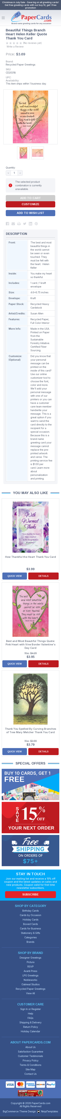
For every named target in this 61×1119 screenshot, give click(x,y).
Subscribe (30, 894)
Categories (30, 937)
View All (30, 993)
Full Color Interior (39, 322)
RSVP (30, 966)
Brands (30, 941)
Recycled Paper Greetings (20, 64)
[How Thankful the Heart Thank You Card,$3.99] (30, 527)
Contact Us (30, 1073)
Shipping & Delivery (30, 1022)
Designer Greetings (30, 957)
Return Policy (30, 1026)
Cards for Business (30, 928)
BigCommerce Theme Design (19, 1111)
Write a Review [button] (15, 46)
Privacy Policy (30, 1060)
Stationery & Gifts (30, 932)
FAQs (30, 1017)
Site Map (30, 1069)
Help (30, 1013)
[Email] (13, 223)
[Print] (19, 223)
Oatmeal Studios (31, 984)
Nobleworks (30, 979)
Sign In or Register (30, 1009)
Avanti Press (30, 971)
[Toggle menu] (3, 17)
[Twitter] (24, 223)
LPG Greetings (30, 975)
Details (43, 576)
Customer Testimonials (30, 1056)
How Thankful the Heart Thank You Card (30, 556)
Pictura (30, 962)
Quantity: (10, 167)
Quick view (14, 576)
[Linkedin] (30, 223)
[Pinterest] (36, 223)
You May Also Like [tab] (30, 493)
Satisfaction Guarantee (30, 1051)
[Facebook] (7, 223)
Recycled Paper (39, 319)
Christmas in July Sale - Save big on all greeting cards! (30, 2)
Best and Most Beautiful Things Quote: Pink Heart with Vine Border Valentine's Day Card (30, 644)
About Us (30, 1047)
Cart (57, 17)
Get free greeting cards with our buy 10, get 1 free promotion (30, 6)
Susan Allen (36, 313)
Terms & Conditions (30, 1064)
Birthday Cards (30, 910)
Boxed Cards (30, 924)
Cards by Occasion (30, 915)
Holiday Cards (30, 919)
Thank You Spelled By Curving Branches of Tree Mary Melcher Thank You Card (30, 730)
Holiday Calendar (30, 1031)
